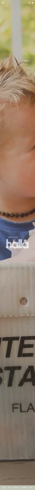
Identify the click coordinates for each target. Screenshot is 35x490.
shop (9, 487)
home (4, 487)
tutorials (16, 487)
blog (31, 487)
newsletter (24, 487)
